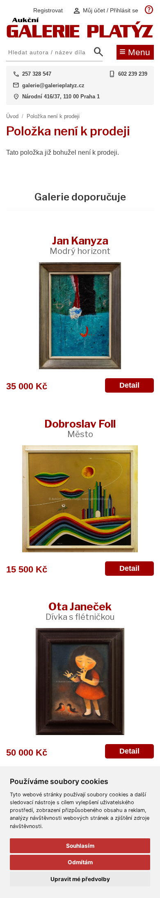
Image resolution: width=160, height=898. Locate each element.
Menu (134, 51)
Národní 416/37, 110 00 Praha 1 (61, 96)
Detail (129, 385)
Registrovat (48, 10)
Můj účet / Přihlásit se (105, 10)
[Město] (80, 498)
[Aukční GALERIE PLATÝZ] (80, 35)
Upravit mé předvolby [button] (80, 879)
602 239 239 (132, 74)
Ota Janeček (80, 611)
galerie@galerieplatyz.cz (53, 85)
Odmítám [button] (80, 862)
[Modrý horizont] (80, 315)
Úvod (12, 116)
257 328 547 (36, 74)
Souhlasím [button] (80, 845)
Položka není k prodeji (53, 116)
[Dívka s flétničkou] (80, 681)
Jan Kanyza (80, 245)
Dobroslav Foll (80, 428)
